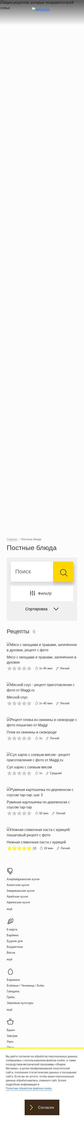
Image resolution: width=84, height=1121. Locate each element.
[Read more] (42, 656)
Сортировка (36, 609)
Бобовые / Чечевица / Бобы (25, 985)
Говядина (13, 991)
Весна (11, 952)
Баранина (13, 979)
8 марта (12, 929)
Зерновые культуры (20, 1003)
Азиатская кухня (18, 885)
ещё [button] (9, 909)
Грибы (11, 997)
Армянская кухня (18, 902)
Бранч (11, 1030)
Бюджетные (15, 946)
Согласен (46, 1107)
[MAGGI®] (42, 13)
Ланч (10, 1041)
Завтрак (12, 1036)
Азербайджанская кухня (23, 879)
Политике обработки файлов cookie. (29, 1088)
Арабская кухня (17, 896)
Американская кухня (20, 890)
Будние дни (15, 941)
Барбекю (13, 935)
